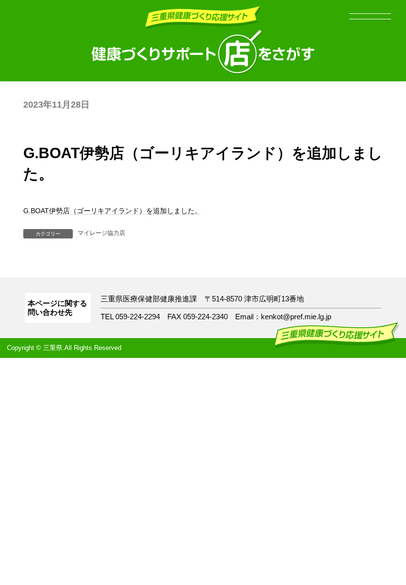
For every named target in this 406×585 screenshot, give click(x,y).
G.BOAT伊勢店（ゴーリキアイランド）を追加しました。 (112, 211)
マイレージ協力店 (101, 233)
